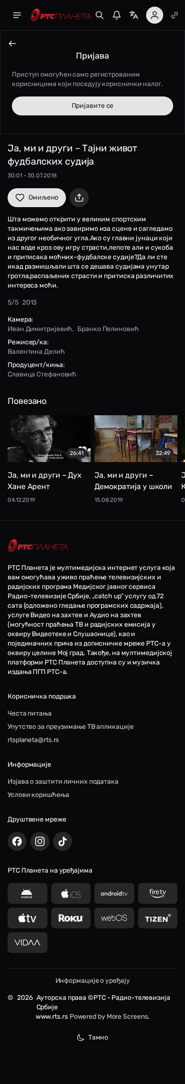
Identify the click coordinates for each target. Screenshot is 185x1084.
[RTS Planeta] (60, 15)
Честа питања (30, 713)
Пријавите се (93, 106)
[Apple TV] (27, 918)
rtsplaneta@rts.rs (33, 740)
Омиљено (43, 197)
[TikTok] (62, 841)
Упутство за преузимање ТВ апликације (70, 727)
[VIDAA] (27, 942)
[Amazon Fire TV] (158, 893)
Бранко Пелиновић (108, 329)
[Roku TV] (71, 918)
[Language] (133, 15)
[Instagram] (39, 841)
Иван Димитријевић (40, 329)
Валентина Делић (36, 352)
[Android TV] (114, 893)
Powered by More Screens (109, 1017)
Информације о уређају (93, 981)
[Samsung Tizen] (158, 918)
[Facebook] (17, 841)
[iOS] (71, 893)
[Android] (27, 893)
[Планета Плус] (174, 15)
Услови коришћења (38, 795)
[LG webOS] (114, 918)
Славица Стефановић (42, 374)
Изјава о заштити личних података (63, 782)
